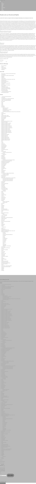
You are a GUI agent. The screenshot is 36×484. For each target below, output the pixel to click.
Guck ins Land (3, 196)
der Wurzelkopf (4, 424)
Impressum (2, 10)
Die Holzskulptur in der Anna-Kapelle (7, 109)
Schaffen (2, 455)
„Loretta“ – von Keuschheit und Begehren (6, 100)
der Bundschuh (3, 148)
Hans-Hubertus (3, 199)
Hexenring (2, 200)
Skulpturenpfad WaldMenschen (4, 231)
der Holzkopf (4, 235)
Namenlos (2, 222)
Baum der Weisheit (3, 118)
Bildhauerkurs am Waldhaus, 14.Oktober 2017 (6, 126)
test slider (2, 250)
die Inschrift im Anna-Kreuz (6, 110)
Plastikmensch (3, 69)
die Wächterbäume (3, 187)
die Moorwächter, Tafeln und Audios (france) (8, 180)
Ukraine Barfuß (3, 254)
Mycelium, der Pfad (5, 202)
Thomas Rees (2, 252)
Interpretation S (4, 154)
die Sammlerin (3, 185)
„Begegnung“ (2, 48)
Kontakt (2, 9)
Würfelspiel (2, 267)
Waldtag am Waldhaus (3, 442)
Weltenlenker (2, 76)
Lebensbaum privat (5, 214)
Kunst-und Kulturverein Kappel (4, 92)
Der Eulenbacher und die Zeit (4, 149)
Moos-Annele (2, 220)
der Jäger (4, 236)
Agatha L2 (2, 66)
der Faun (2, 150)
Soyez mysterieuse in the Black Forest (5, 87)
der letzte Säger (3, 153)
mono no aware (3, 219)
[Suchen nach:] (3, 475)
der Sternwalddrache (3, 164)
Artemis (2, 114)
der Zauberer (4, 425)
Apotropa (2, 112)
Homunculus (2, 205)
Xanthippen (2, 268)
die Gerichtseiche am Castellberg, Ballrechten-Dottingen (7, 75)
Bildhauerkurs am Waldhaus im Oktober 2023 (6, 313)
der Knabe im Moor (3, 151)
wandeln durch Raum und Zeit (4, 444)
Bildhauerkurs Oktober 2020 (4, 135)
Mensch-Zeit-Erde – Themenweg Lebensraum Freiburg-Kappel (8, 73)
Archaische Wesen (3, 78)
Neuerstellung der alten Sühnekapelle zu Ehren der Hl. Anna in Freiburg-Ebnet (11, 111)
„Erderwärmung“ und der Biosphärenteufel (6, 99)
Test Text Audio (3, 251)
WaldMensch (2, 77)
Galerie (2, 6)
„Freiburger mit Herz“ (3, 68)
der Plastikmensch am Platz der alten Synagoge (6, 348)
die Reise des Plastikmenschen (4, 183)
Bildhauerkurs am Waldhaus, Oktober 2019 (6, 131)
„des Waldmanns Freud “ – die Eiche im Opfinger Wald (7, 98)
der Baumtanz (4, 233)
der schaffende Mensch (4, 163)
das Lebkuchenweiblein (4, 145)
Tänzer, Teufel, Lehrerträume (4, 90)
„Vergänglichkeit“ (3, 34)
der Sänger (4, 237)
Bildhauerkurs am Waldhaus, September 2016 (6, 132)
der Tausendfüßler (3, 165)
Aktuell (2, 5)
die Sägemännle (3, 184)
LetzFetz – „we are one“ (4, 215)
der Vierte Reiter (4, 239)
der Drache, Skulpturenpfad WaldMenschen (8, 234)
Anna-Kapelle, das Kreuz (5, 299)
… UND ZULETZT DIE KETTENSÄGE (6, 91)
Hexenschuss (2, 203)
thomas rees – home (3, 253)
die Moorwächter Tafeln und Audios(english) (8, 179)
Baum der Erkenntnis (3, 117)
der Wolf (2, 169)
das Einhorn (4, 232)
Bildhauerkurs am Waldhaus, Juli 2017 (5, 128)
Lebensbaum (2, 213)
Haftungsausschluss (3, 197)
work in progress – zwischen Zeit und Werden (6, 265)
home (6, 61)
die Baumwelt (4, 426)
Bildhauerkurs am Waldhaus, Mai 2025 (5, 129)
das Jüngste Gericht (3, 144)
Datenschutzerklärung (3, 146)
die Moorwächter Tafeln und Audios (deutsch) (8, 178)
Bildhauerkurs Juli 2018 (4, 133)
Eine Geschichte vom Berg (4, 89)
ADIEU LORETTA (3, 67)
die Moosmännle (3, 181)
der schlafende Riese (5, 238)
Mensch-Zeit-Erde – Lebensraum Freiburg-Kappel (7, 217)
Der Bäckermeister (3, 147)
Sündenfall (2, 248)
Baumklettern (2, 119)
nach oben (1, 61)
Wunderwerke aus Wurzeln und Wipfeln (5, 88)
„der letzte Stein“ (3, 97)
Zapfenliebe (2, 270)
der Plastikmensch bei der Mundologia (5, 161)
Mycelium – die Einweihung (6, 201)
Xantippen (2, 269)
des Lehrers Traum (3, 170)
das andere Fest (3, 331)
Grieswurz (2, 195)
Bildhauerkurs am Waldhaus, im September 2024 (6, 127)
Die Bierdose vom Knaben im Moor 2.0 (7, 152)
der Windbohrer (3, 167)
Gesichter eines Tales (3, 382)
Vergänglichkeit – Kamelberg (4, 256)
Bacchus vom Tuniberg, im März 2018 (5, 116)
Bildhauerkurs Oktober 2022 (4, 136)
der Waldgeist (2, 166)
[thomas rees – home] (2, 0)
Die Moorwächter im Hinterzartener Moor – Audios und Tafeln (8, 365)
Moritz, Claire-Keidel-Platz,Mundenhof (5, 221)
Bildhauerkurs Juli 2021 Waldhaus (5, 134)
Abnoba (2, 102)
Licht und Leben (3, 216)
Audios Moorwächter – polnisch (5, 115)
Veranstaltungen (3, 7)
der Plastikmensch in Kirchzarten (5, 162)
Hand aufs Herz (3, 198)
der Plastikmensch (3, 74)
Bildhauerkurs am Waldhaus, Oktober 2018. (6, 130)
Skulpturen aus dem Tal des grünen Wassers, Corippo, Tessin (8, 79)
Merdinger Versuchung (4, 218)
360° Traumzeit (3, 101)
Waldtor (2, 443)
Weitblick (2, 264)
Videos (2, 8)
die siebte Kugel (3, 186)
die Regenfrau (3, 182)
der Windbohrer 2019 (3, 168)
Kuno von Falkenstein (3, 65)
